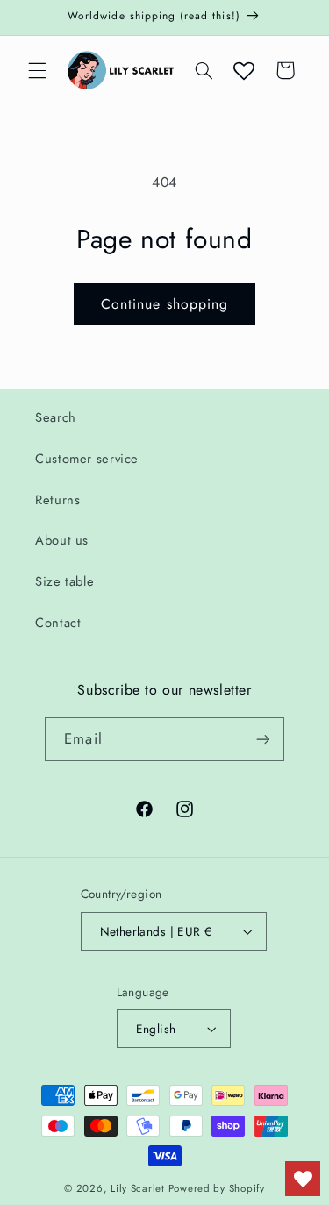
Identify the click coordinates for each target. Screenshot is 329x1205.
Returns (57, 500)
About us (62, 540)
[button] (37, 70)
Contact (58, 622)
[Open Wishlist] (244, 70)
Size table (64, 581)
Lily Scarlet (138, 1188)
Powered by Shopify (216, 1188)
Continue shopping (164, 304)
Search (55, 417)
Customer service (87, 458)
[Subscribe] (262, 738)
